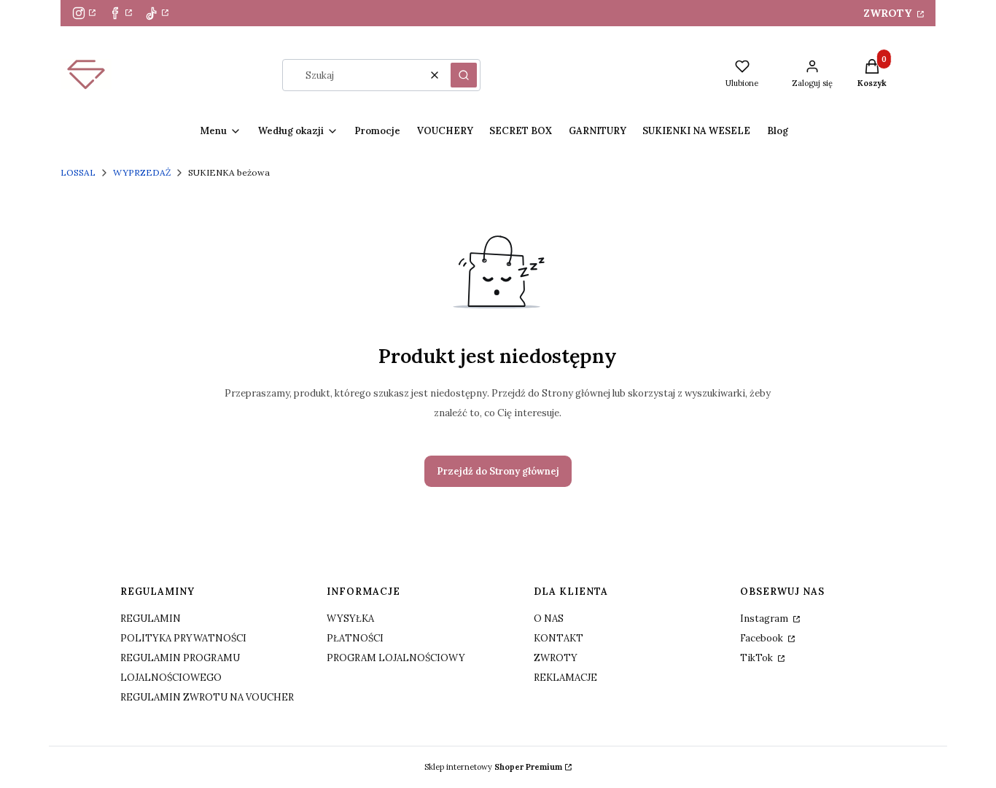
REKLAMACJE (565, 677)
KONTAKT (558, 638)
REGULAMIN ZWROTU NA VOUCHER (207, 697)
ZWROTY (888, 13)
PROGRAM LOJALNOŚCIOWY (396, 658)
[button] (464, 75)
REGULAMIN (150, 618)
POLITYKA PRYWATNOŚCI (183, 638)
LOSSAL (78, 172)
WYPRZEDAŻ (142, 172)
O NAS (549, 618)
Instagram (765, 618)
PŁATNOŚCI (355, 638)
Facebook (762, 638)
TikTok (757, 658)
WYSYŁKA (350, 618)
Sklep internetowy (493, 767)
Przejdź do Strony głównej (498, 471)
